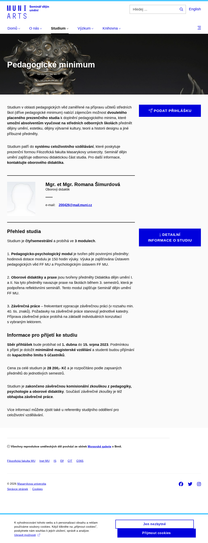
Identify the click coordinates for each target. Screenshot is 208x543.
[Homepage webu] (28, 12)
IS (55, 460)
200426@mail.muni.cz (75, 205)
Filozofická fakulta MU (21, 460)
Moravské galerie (99, 446)
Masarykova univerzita (31, 483)
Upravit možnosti (25, 535)
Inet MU (44, 460)
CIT (70, 460)
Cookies (37, 489)
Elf (62, 460)
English (195, 9)
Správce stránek (17, 489)
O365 (79, 460)
